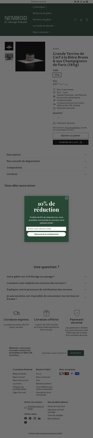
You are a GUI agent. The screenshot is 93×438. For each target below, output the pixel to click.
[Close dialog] (66, 198)
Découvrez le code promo (46, 234)
